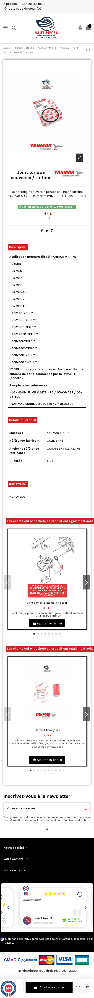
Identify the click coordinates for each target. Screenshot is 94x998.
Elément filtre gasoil (47, 730)
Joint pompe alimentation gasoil (47, 602)
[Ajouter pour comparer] (87, 987)
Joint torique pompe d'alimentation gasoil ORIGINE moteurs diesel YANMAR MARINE (47, 615)
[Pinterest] (52, 231)
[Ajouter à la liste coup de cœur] (78, 987)
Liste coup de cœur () (24, 9)
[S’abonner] (85, 808)
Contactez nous (33, 4)
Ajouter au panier (52, 987)
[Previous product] (87, 50)
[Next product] (90, 50)
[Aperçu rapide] (83, 552)
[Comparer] (83, 544)
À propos (10, 4)
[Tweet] (46, 231)
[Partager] (42, 231)
